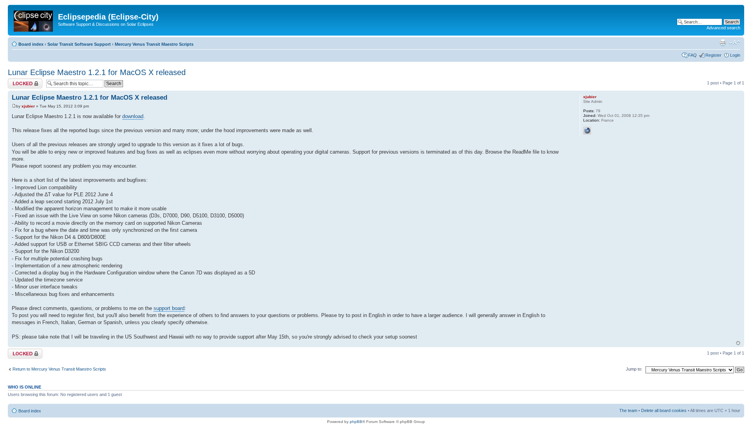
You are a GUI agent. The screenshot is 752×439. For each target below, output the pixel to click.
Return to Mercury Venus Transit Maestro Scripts (59, 369)
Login (735, 55)
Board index (30, 44)
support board (169, 308)
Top (738, 343)
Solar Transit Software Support (79, 44)
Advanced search (723, 27)
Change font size (734, 42)
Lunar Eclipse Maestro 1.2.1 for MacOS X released (97, 72)
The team (628, 410)
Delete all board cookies (664, 410)
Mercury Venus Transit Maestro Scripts (154, 44)
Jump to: (634, 369)
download (132, 116)
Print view (722, 42)
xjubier (28, 106)
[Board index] (34, 19)
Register (713, 55)
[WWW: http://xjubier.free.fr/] (587, 130)
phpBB (356, 421)
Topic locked (20, 81)
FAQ (692, 55)
